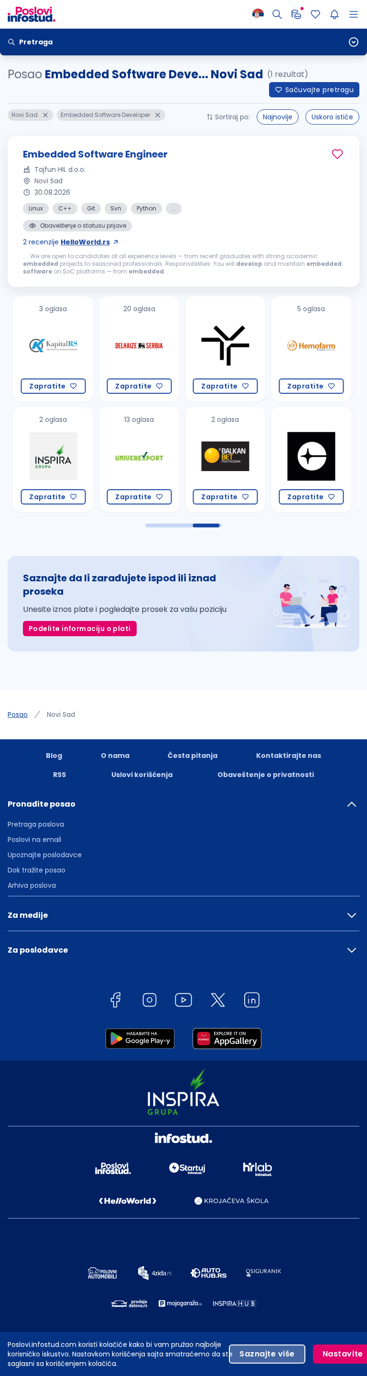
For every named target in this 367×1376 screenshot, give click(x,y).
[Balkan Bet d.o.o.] (218, 459)
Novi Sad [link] (61, 714)
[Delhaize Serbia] (132, 348)
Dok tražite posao (36, 870)
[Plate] (296, 14)
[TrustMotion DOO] (218, 348)
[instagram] (149, 1001)
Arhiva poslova (32, 885)
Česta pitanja (192, 755)
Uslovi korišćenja (142, 774)
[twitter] (217, 1001)
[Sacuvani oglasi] (315, 14)
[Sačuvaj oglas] (337, 154)
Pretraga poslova (36, 824)
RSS (59, 774)
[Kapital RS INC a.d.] (46, 348)
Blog (54, 755)
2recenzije (66, 242)
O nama (115, 755)
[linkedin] (251, 1001)
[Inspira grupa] (46, 459)
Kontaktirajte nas (288, 755)
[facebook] (115, 1001)
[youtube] (183, 1001)
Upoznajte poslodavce (45, 855)
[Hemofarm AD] (304, 348)
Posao (18, 714)
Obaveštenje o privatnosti (265, 774)
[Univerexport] (132, 459)
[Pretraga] (277, 14)
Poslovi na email (34, 839)
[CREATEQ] (304, 459)
